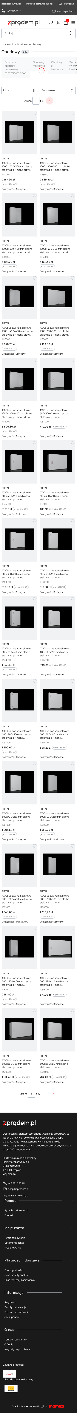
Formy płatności (13, 1270)
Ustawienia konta (14, 1242)
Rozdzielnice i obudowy (29, 44)
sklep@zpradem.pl (66, 11)
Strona (28, 100)
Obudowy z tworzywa (57, 65)
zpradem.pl (7, 44)
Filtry (6, 90)
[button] (70, 33)
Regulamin (10, 1302)
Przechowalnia (12, 1247)
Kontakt (8, 1215)
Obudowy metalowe (39, 63)
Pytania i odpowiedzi (16, 1210)
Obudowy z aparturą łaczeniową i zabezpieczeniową (16, 67)
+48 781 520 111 (13, 11)
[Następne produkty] (45, 1094)
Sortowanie (48, 90)
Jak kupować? (12, 1317)
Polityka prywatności (16, 1312)
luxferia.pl (23, 1195)
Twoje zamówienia (14, 1237)
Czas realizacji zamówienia (19, 1280)
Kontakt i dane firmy (15, 1339)
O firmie (8, 1344)
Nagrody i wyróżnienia (17, 1349)
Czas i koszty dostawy (17, 1275)
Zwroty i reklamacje (15, 1307)
